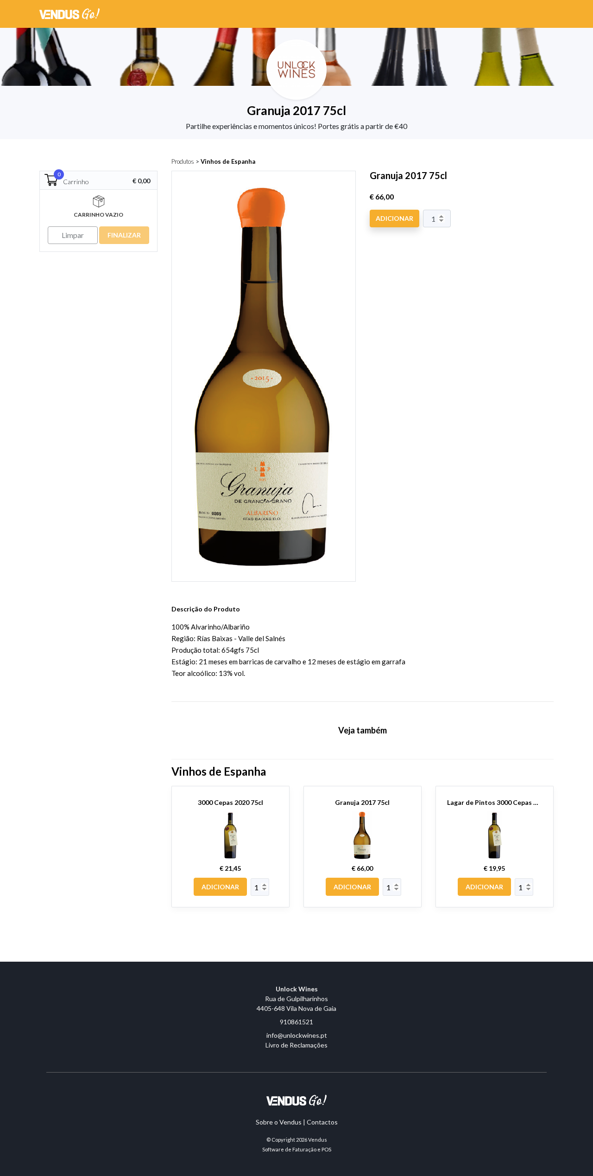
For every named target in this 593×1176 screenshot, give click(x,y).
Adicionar (394, 218)
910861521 (296, 1022)
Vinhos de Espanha (228, 161)
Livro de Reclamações (296, 1045)
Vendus (317, 1140)
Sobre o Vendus (279, 1122)
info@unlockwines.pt (296, 1035)
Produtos (182, 161)
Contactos (322, 1122)
